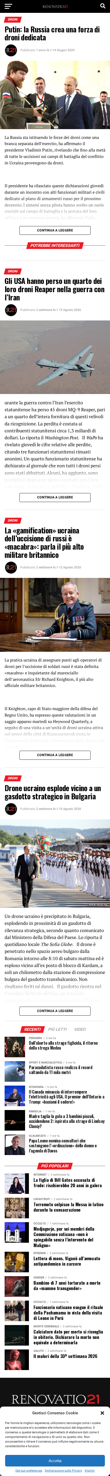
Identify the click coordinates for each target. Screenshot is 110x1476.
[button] (102, 1413)
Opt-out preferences (28, 1470)
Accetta (55, 1461)
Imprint (90, 1470)
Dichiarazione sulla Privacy (63, 1470)
